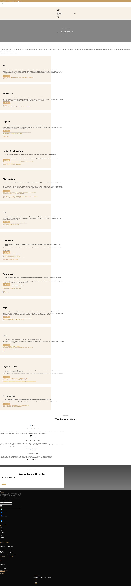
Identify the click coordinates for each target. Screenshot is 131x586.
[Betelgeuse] (5, 105)
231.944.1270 (2, 556)
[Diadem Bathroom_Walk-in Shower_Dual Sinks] (13, 193)
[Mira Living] (14, 257)
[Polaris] (4, 291)
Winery (58, 9)
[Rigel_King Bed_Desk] (13, 319)
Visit (2, 529)
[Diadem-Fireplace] (20, 196)
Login (58, 17)
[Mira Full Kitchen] (11, 256)
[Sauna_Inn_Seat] (12, 406)
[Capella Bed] (13, 134)
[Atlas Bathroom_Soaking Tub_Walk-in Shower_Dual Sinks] (5, 78)
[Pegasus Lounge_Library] (15, 379)
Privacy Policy (37, 575)
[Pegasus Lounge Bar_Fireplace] (19, 381)
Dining (2, 532)
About (58, 16)
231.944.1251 (2, 573)
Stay (58, 10)
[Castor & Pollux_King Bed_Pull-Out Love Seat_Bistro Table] (18, 161)
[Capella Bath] (12, 133)
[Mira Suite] (10, 259)
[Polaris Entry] (10, 287)
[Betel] (17, 106)
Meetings (59, 14)
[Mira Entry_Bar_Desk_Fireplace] (11, 255)
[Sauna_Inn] (16, 405)
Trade (2, 538)
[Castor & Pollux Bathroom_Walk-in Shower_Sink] (12, 164)
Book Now (6, 75)
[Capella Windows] (6, 136)
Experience (59, 13)
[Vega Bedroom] (18, 347)
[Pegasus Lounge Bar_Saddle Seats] (15, 378)
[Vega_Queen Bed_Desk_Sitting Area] (11, 346)
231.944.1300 (11, 556)
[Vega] (4, 350)
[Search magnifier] (1, 506)
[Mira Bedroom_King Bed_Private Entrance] (13, 253)
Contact (2, 537)
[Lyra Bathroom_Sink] (11, 224)
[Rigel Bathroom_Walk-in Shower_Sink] (14, 320)
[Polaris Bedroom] (6, 292)
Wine (2, 527)
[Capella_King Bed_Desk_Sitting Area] (17, 132)
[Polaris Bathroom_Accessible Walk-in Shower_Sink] (12, 288)
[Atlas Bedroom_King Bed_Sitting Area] (18, 77)
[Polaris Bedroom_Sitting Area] (13, 285)
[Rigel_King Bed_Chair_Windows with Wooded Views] (17, 318)
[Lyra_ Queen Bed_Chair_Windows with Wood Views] (15, 223)
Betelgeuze (8, 93)
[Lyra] (5, 225)
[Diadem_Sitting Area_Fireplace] (19, 192)
